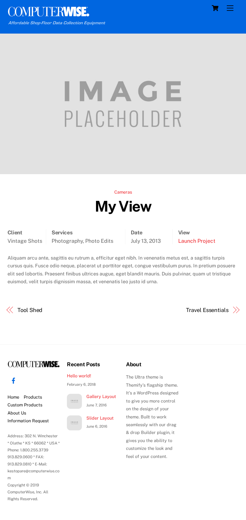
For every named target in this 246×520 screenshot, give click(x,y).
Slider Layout (100, 417)
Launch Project (196, 241)
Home (13, 397)
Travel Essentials (207, 310)
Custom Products (25, 404)
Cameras (123, 192)
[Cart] (215, 8)
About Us (17, 412)
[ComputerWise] (49, 14)
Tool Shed (29, 310)
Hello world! (79, 375)
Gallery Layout (101, 396)
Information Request (28, 420)
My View (123, 206)
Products (33, 397)
